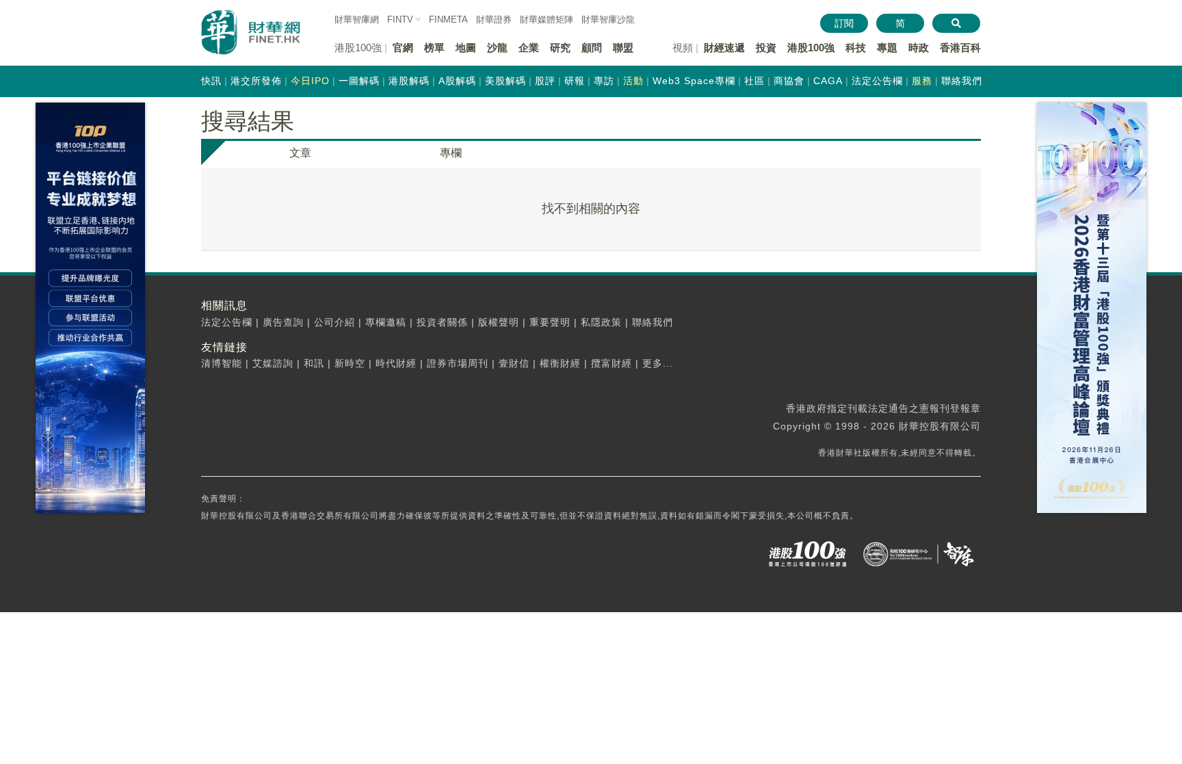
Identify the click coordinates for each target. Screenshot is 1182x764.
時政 (918, 47)
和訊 (314, 363)
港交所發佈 (256, 80)
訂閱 (844, 23)
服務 (922, 80)
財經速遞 (724, 47)
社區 (754, 80)
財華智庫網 (356, 19)
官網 (403, 47)
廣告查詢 (283, 322)
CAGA (828, 80)
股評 (545, 80)
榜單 (434, 47)
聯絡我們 (961, 80)
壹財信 (514, 363)
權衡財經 (560, 363)
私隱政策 (601, 322)
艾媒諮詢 (272, 363)
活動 (633, 80)
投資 (766, 47)
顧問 (591, 47)
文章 (300, 153)
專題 (887, 47)
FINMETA (448, 19)
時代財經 (396, 363)
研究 (560, 47)
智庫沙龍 (608, 19)
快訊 (211, 80)
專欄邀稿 (385, 322)
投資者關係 (442, 322)
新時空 (349, 363)
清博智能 (221, 363)
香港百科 (960, 47)
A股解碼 (457, 80)
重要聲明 (549, 322)
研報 (574, 80)
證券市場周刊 (457, 363)
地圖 (466, 47)
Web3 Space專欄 (694, 80)
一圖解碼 (359, 80)
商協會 (789, 80)
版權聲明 (498, 322)
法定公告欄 (877, 80)
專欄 (451, 153)
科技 (855, 47)
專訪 (604, 80)
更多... (657, 363)
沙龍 (497, 47)
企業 (528, 47)
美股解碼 (505, 80)
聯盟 (623, 47)
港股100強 (811, 47)
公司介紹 (334, 322)
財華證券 (494, 19)
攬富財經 (611, 363)
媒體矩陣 (546, 19)
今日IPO (310, 80)
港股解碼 (409, 80)
